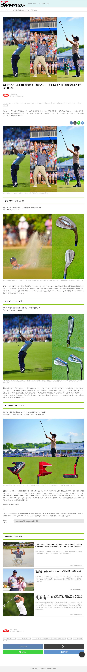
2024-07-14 (13, 94)
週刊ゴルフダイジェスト (17, 96)
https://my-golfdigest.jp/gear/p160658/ (26, 521)
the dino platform (45, 670)
